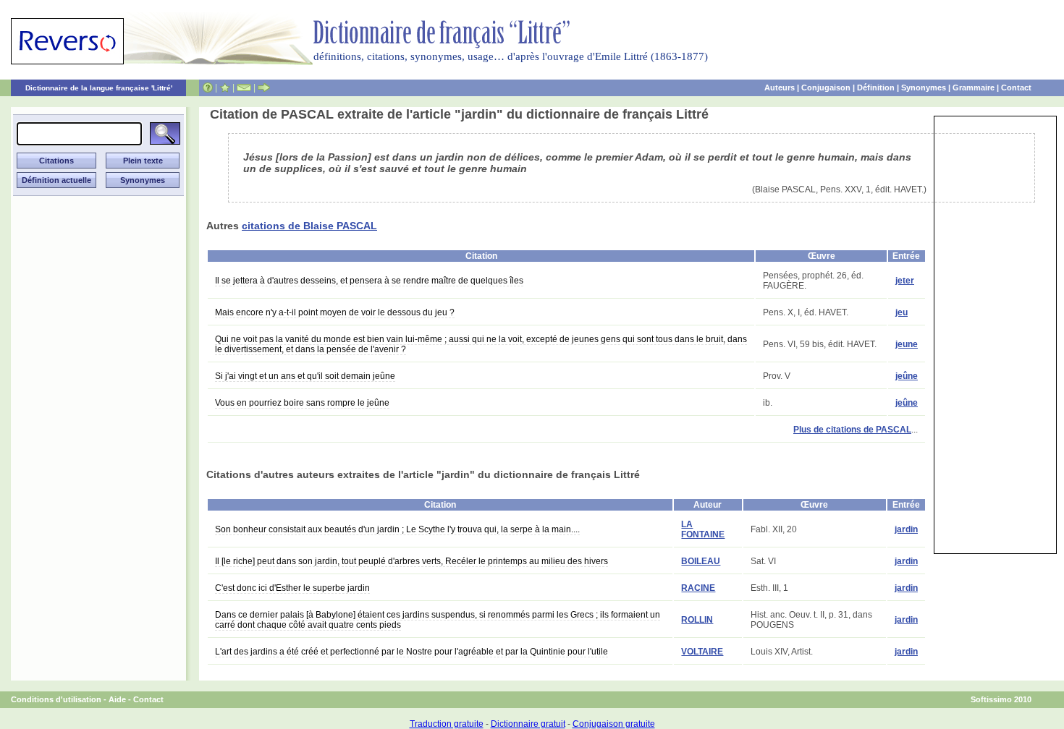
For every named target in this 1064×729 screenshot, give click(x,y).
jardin (906, 529)
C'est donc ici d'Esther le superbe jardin (292, 588)
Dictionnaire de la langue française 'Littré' (98, 88)
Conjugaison (825, 87)
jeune (906, 344)
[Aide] (208, 87)
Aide (117, 699)
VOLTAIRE (702, 652)
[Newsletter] (244, 87)
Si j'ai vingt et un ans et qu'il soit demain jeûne (305, 376)
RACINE (698, 588)
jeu (901, 312)
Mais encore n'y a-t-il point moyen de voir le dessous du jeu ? (335, 312)
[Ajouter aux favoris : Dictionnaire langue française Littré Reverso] (224, 87)
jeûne (906, 376)
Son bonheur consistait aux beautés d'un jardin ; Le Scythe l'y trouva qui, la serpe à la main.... (397, 529)
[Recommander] (264, 87)
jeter (904, 281)
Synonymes (923, 87)
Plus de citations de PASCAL (852, 430)
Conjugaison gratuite (614, 724)
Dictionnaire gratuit (528, 724)
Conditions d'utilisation (56, 699)
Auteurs (779, 87)
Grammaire (974, 87)
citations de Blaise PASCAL (309, 225)
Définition (876, 87)
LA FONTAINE (703, 529)
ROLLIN (697, 620)
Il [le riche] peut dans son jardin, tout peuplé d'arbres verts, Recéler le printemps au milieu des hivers (411, 561)
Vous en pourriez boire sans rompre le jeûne (302, 403)
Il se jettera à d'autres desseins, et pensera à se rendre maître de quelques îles (369, 281)
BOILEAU (700, 561)
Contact (1016, 87)
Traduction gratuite (447, 724)
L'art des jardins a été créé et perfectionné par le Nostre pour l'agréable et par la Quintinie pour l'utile (411, 652)
